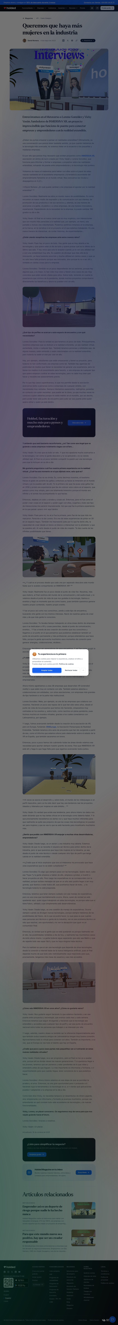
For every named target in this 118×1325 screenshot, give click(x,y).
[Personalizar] (83, 670)
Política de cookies (66, 664)
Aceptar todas (46, 670)
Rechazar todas (71, 670)
